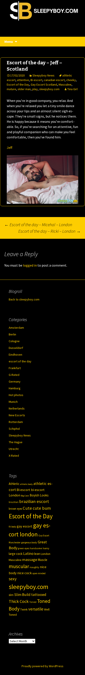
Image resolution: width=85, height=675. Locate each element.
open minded (39, 573)
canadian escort (54, 80)
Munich (13, 402)
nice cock (24, 573)
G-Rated (14, 375)
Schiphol (14, 429)
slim (11, 595)
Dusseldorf (16, 348)
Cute (27, 508)
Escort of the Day (18, 84)
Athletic (14, 484)
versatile (35, 609)
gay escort (24, 526)
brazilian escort (34, 501)
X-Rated (14, 456)
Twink (24, 609)
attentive (23, 80)
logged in (30, 265)
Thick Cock (19, 601)
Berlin (12, 334)
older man (24, 89)
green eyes (23, 548)
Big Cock (25, 495)
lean (37, 554)
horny (46, 548)
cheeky (71, 80)
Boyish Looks (39, 495)
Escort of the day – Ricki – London (49, 231)
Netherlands (17, 408)
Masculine (65, 84)
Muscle (42, 560)
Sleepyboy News (43, 75)
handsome (36, 548)
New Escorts (17, 415)
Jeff (9, 147)
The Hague (15, 442)
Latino (28, 553)
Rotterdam (16, 422)
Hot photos (16, 395)
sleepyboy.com (49, 89)
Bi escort (36, 80)
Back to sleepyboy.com (24, 299)
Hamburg (14, 388)
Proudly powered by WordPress (42, 666)
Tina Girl (72, 89)
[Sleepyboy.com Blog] (42, 26)
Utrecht (14, 449)
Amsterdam (16, 328)
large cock (15, 554)
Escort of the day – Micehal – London (38, 224)
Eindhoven (15, 355)
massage (29, 559)
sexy (13, 578)
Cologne (14, 341)
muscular (19, 566)
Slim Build (22, 594)
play (35, 89)
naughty (34, 567)
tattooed (38, 594)
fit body (12, 526)
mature (11, 89)
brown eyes (15, 509)
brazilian (14, 502)
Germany (14, 381)
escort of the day (20, 361)
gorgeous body (29, 542)
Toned (32, 602)
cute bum (42, 508)
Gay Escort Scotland (44, 84)
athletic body (26, 484)
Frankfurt (15, 368)
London (45, 554)
